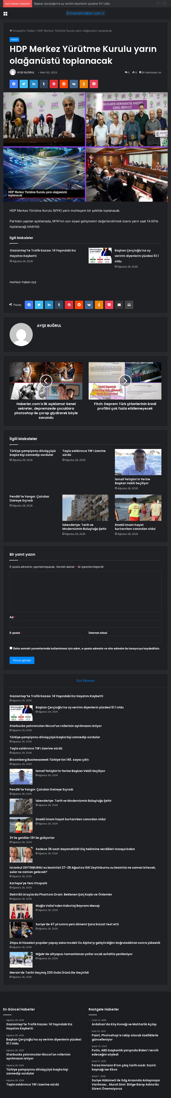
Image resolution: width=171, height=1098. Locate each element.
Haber (31, 30)
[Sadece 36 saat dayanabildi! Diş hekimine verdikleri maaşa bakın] (21, 855)
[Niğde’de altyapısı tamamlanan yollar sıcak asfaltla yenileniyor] (21, 960)
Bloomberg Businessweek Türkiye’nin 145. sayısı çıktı (49, 760)
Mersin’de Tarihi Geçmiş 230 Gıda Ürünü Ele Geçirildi (49, 972)
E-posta (16, 632)
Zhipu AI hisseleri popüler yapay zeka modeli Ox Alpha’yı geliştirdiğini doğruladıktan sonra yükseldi (85, 943)
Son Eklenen (85, 681)
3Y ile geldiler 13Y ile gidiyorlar (32, 838)
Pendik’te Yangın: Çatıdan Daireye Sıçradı (29, 498)
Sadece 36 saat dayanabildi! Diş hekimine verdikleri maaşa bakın (85, 849)
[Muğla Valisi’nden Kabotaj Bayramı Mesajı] (21, 911)
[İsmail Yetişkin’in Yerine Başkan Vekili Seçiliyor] (138, 462)
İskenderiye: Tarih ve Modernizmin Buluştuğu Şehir (84, 527)
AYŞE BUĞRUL (26, 72)
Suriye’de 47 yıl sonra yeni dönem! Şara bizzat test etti (77, 924)
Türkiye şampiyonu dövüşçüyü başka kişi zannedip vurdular (33, 453)
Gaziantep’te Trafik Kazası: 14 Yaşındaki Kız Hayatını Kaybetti (56, 696)
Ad (12, 617)
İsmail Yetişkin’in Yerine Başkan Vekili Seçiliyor (132, 481)
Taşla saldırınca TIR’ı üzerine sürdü (84, 453)
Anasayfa (18, 30)
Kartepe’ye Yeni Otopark (28, 883)
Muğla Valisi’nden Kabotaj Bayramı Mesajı (68, 906)
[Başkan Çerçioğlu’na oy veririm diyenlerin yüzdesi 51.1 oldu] (100, 255)
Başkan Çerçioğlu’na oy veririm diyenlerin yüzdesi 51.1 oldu (137, 255)
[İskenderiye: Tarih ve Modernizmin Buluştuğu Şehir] (85, 508)
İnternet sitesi (98, 632)
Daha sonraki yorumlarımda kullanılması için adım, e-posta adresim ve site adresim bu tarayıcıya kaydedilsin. (86, 648)
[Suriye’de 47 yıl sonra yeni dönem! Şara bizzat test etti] (21, 930)
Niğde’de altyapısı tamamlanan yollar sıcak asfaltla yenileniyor (84, 954)
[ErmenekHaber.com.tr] (85, 13)
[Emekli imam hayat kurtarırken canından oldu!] (138, 508)
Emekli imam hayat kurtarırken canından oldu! (135, 527)
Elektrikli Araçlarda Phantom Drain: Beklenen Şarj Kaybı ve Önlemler (61, 894)
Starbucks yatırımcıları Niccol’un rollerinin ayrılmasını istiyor (72, 3)
